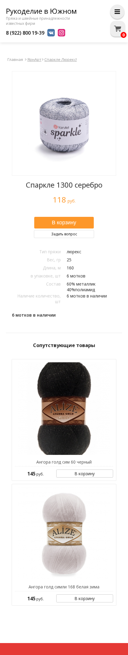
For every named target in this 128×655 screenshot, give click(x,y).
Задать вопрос (64, 234)
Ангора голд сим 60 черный (64, 462)
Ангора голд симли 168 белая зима (64, 587)
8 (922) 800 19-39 (25, 33)
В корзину (84, 473)
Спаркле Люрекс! (60, 59)
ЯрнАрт (34, 59)
